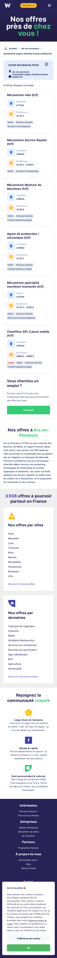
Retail (11, 635)
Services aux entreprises (22, 645)
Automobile (14, 668)
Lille (10, 576)
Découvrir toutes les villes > (22, 584)
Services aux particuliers (22, 649)
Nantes (12, 557)
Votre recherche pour (23, 65)
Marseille (13, 538)
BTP (10, 659)
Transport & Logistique (21, 626)
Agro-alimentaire (18, 654)
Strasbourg (14, 566)
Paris (11, 533)
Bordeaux (13, 571)
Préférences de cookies (28, 938)
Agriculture (14, 663)
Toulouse (13, 547)
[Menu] (49, 5)
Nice (10, 552)
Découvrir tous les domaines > (23, 676)
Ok (28, 947)
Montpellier (14, 561)
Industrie (13, 630)
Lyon (11, 543)
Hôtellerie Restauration (21, 640)
